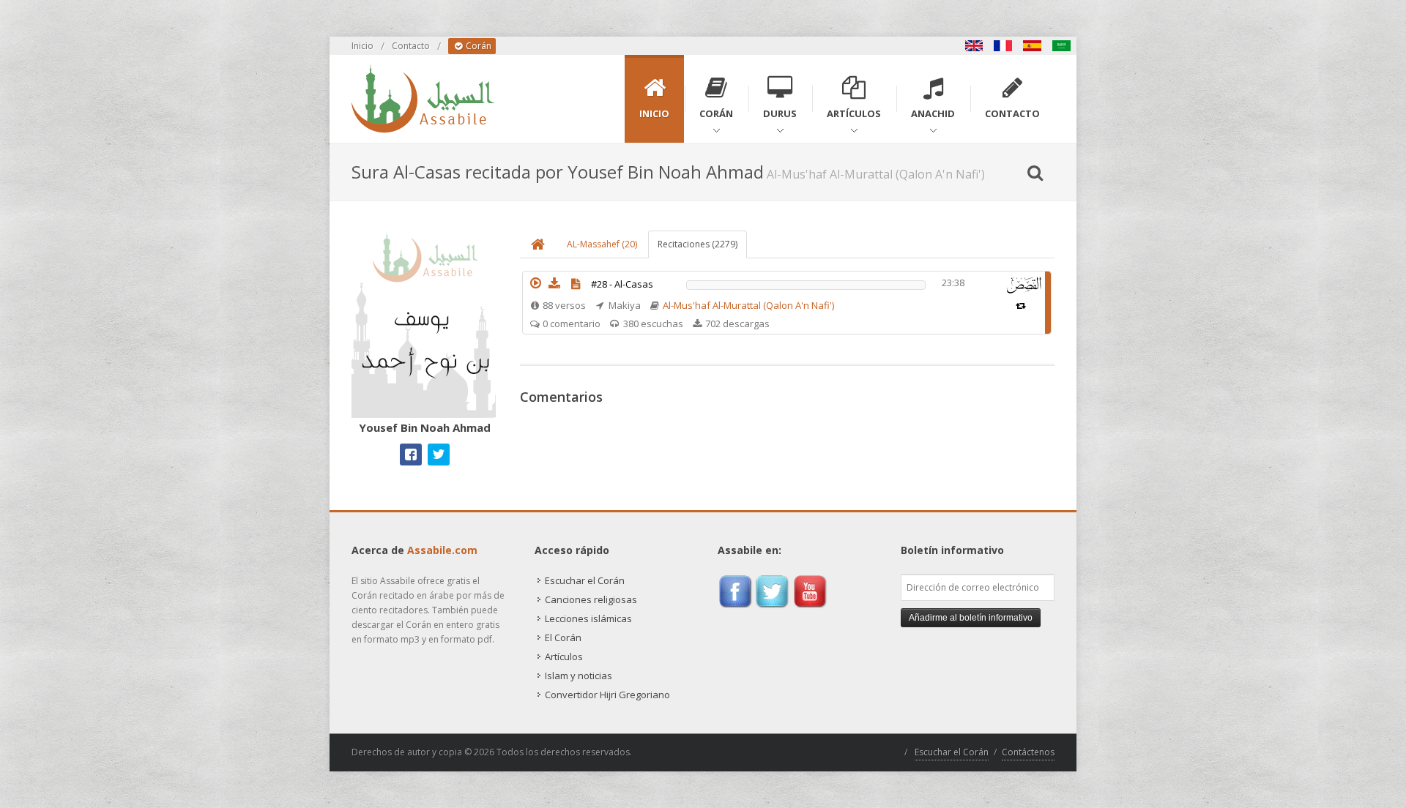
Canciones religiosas (591, 599)
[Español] (1032, 46)
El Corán (563, 637)
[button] (535, 283)
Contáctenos (1028, 752)
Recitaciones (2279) (697, 244)
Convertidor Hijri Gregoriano (607, 694)
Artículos (564, 656)
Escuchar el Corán (585, 580)
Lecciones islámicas (588, 618)
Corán (477, 46)
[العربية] (1061, 46)
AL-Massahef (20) (602, 244)
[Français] (1003, 46)
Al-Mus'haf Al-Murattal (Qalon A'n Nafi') (748, 305)
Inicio (362, 46)
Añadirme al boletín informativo (971, 618)
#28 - (622, 284)
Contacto (411, 46)
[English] (974, 46)
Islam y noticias (578, 675)
